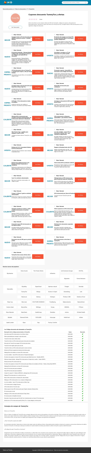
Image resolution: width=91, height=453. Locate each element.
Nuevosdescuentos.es (8, 9)
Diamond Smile (24, 317)
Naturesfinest (81, 302)
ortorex (67, 312)
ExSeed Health (81, 312)
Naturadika (10, 289)
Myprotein (66, 278)
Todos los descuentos (20, 9)
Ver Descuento (15, 27)
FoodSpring (53, 302)
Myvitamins (10, 273)
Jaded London (10, 322)
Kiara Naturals (10, 312)
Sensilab (81, 286)
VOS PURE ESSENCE (38, 302)
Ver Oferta (37, 38)
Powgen (67, 286)
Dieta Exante (24, 271)
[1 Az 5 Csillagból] (29, 19)
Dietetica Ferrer (81, 297)
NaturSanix (24, 312)
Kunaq (52, 307)
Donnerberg (67, 291)
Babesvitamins (67, 302)
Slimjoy (38, 291)
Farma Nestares (81, 278)
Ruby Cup (10, 302)
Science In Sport (52, 291)
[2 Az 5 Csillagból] (30, 19)
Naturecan (24, 297)
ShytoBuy (24, 286)
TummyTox (31, 9)
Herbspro (52, 297)
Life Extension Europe (67, 271)
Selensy (38, 297)
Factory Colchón (52, 322)
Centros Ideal (10, 307)
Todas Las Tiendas (7, 450)
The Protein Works (38, 271)
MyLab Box (24, 307)
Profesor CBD (67, 297)
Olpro (24, 322)
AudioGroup (38, 312)
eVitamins (52, 273)
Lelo (81, 291)
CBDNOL (66, 307)
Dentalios (52, 312)
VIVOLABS (38, 317)
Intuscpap (52, 317)
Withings (38, 307)
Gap (38, 322)
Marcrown (24, 302)
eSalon (81, 317)
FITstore (81, 307)
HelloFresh (67, 317)
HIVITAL (81, 271)
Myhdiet (10, 317)
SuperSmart (38, 286)
